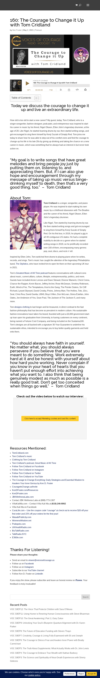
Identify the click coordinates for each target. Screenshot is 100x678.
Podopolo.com (19, 524)
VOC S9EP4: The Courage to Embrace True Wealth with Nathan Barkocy (43, 653)
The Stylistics (22, 264)
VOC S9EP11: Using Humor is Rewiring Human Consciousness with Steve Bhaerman (49, 614)
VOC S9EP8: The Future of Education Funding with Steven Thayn (40, 631)
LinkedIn (39, 574)
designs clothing (22, 307)
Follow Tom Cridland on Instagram (28, 470)
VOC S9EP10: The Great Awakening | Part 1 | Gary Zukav (36, 618)
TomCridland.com (20, 453)
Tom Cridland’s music (22, 456)
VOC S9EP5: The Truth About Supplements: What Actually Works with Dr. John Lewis (49, 648)
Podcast (38, 30)
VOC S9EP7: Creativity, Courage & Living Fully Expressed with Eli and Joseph (46, 636)
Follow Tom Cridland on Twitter (26, 473)
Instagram (29, 567)
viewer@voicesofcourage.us (41, 560)
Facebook (29, 564)
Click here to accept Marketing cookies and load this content (50, 418)
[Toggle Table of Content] (35, 98)
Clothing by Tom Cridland (24, 460)
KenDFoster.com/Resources (25, 490)
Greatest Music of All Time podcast (32, 273)
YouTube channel (36, 570)
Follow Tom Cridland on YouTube (27, 476)
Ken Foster (17, 30)
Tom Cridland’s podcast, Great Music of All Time (34, 463)
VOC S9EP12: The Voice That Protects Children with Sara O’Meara (41, 609)
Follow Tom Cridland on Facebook (28, 466)
